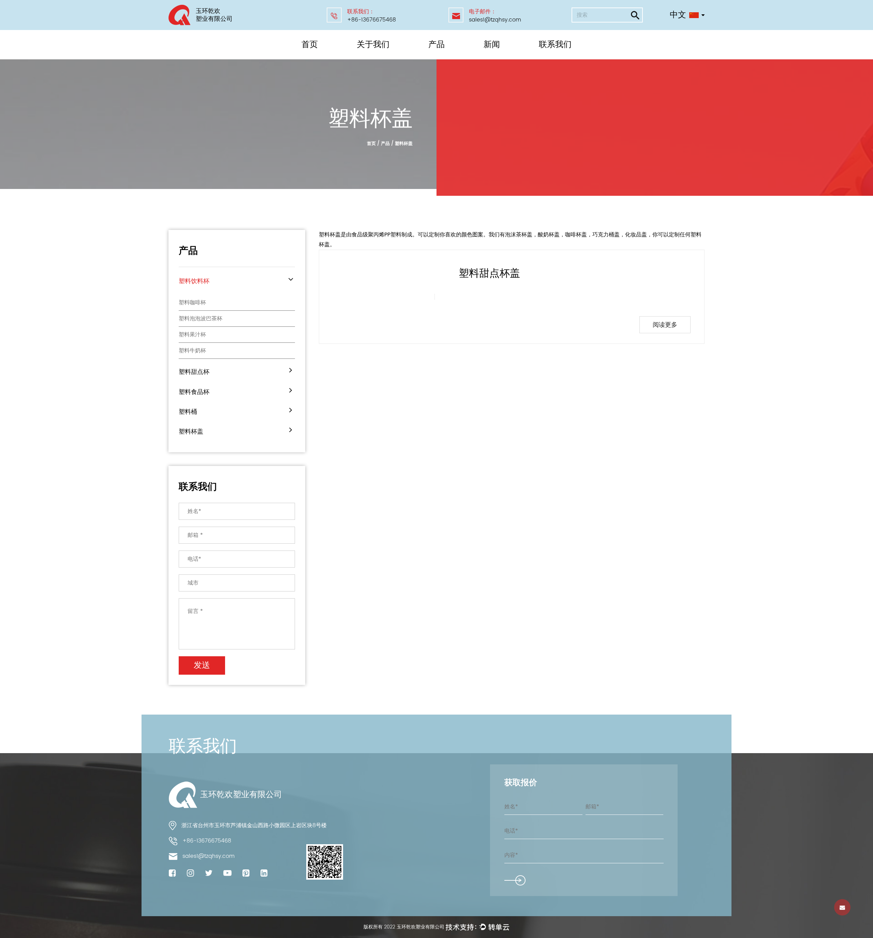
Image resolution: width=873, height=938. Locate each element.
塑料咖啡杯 (192, 302)
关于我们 (373, 45)
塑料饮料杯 (442, 58)
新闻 (492, 45)
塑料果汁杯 (192, 334)
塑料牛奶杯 (192, 350)
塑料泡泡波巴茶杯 (200, 318)
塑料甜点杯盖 (489, 273)
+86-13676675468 (371, 19)
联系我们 (555, 45)
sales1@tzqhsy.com (495, 19)
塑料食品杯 (194, 392)
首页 (309, 45)
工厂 (364, 58)
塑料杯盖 (191, 432)
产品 (436, 45)
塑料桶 (188, 412)
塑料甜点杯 (194, 372)
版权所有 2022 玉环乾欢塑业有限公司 (405, 927)
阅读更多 (665, 325)
